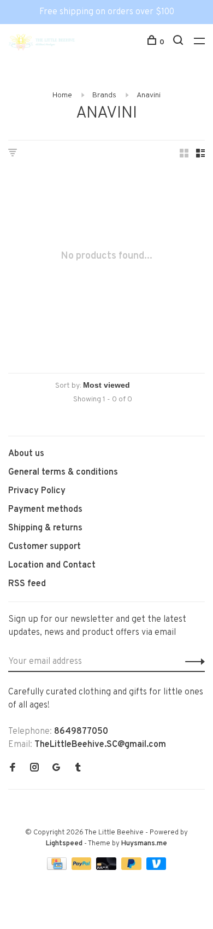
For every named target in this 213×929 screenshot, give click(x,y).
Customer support (44, 546)
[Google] (56, 768)
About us (26, 453)
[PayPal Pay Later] (132, 867)
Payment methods (45, 509)
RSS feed (27, 584)
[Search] (179, 42)
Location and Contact (52, 565)
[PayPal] (83, 867)
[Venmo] (156, 867)
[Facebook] (12, 768)
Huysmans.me (144, 843)
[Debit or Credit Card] (107, 867)
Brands (104, 95)
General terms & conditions (63, 472)
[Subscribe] (192, 662)
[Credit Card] (58, 867)
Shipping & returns (45, 528)
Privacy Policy (37, 491)
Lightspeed (64, 843)
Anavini (149, 95)
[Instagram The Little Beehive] (34, 768)
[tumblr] (78, 768)
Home (62, 95)
